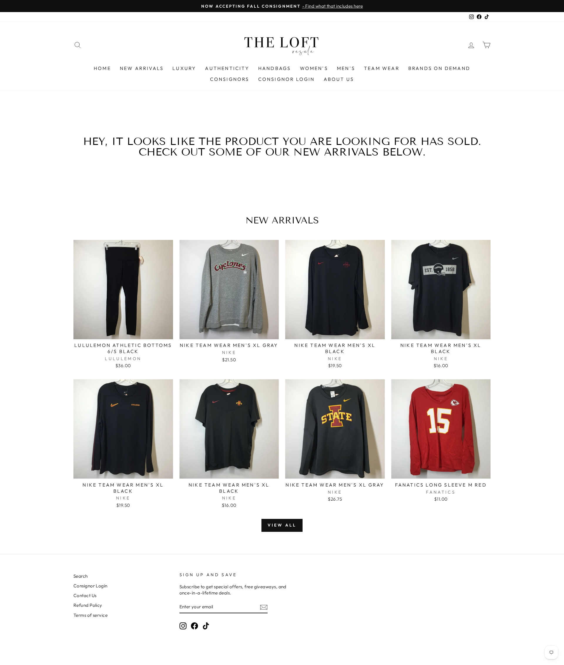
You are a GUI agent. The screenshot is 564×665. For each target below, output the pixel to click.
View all (282, 525)
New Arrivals (142, 68)
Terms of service (90, 615)
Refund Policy (87, 605)
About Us (339, 79)
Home (102, 68)
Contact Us (85, 595)
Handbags (274, 68)
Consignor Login (286, 79)
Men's (346, 68)
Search (80, 576)
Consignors (229, 79)
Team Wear (382, 68)
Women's (314, 68)
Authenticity (227, 68)
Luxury (184, 68)
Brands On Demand (439, 68)
